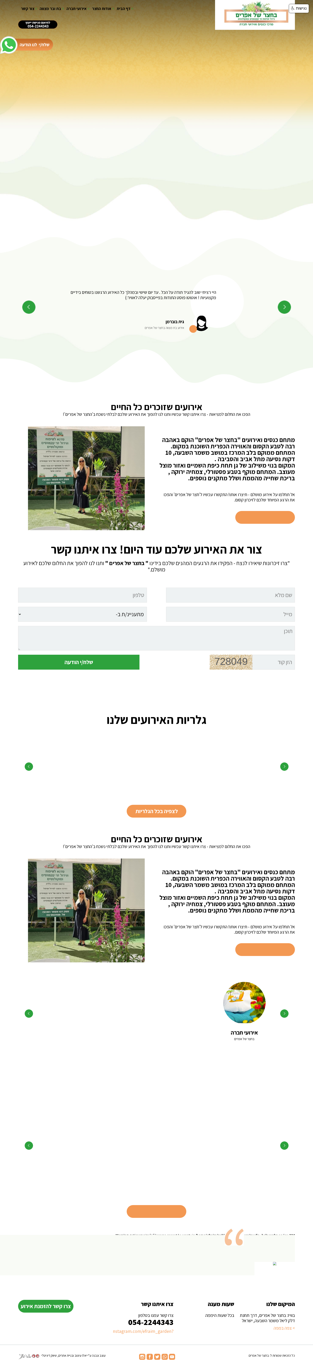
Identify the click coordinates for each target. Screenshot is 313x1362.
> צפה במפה (284, 1328)
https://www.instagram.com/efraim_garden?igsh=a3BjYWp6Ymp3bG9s (143, 1331)
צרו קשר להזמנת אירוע (46, 1306)
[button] (299, 8)
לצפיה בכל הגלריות (156, 811)
